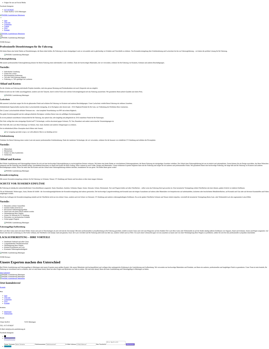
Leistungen (8, 24)
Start (5, 21)
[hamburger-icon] (1, 17)
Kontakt (7, 30)
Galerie (6, 26)
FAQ (6, 28)
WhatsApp (7, 346)
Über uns (7, 22)
